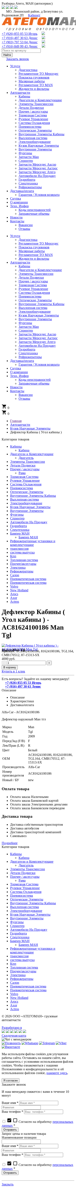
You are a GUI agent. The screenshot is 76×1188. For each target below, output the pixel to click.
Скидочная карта (14, 1035)
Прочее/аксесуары (23, 564)
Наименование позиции (19, 1137)
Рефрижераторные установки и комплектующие (32, 543)
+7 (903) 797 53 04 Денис (20, 42)
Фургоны (17, 514)
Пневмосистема (21, 488)
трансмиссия (19, 548)
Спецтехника (19, 529)
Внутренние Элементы (26, 511)
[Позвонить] (11, 1043)
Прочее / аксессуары (24, 469)
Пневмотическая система (28, 582)
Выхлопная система (24, 499)
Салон (14, 575)
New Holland (19, 590)
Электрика (18, 567)
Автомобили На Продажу (28, 522)
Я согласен (10, 1080)
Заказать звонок (17, 59)
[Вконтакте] (11, 1047)
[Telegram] (47, 1043)
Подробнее (10, 843)
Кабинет (34, 15)
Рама (22, 473)
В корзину (9, 667)
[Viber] (61, 1043)
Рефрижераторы (21, 571)
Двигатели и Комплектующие (31, 454)
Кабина (24, 450)
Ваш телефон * (12, 1111)
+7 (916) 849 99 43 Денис (20, 46)
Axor (13, 598)
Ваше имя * (10, 1103)
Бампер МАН (20, 533)
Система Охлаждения (25, 484)
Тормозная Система (24, 477)
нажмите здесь (56, 1073)
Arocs (14, 594)
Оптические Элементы (26, 492)
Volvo (14, 586)
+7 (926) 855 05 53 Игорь (19, 34)
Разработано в (12, 1027)
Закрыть (8, 1184)
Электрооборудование (26, 503)
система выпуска (22, 552)
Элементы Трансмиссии (27, 461)
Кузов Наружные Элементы (30, 507)
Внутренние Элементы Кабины (33, 495)
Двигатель (26, 458)
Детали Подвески (22, 465)
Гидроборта (18, 526)
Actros (14, 601)
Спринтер (17, 518)
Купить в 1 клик (13, 671)
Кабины (16, 446)
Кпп (13, 556)
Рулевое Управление (25, 480)
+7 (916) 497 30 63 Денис (20, 38)
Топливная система (24, 560)
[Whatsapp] (30, 1043)
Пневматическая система (28, 579)
